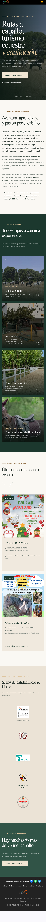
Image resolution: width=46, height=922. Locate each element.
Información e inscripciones (15, 646)
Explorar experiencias (14, 75)
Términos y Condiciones (34, 898)
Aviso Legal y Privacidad (11, 898)
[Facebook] (31, 881)
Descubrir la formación (11, 82)
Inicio (5, 886)
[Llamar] (39, 881)
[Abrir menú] (42, 2)
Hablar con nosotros (13, 863)
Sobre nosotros (28, 886)
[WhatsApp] (35, 881)
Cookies (22, 898)
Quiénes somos (15, 886)
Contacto (39, 886)
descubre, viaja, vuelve (23, 720)
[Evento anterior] (4, 484)
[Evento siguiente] (10, 484)
